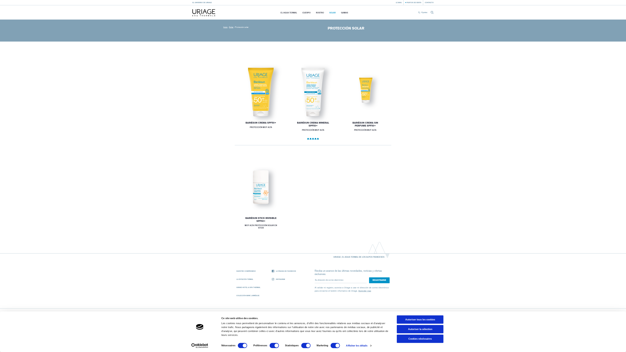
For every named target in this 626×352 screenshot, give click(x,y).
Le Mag (399, 2)
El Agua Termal (289, 12)
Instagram (280, 279)
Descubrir (261, 108)
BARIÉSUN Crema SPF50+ (261, 122)
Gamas (344, 12)
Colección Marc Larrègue (247, 295)
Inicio (225, 27)
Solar (332, 12)
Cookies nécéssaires (420, 338)
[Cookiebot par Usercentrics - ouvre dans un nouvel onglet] (200, 345)
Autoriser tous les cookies (420, 319)
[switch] (274, 345)
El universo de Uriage (202, 2)
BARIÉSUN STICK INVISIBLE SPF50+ (260, 219)
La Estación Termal (244, 279)
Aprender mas (364, 291)
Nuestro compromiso (246, 271)
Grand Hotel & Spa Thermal (248, 287)
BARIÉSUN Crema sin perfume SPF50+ (365, 124)
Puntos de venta (414, 2)
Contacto (429, 2)
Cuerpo (306, 12)
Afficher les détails (356, 345)
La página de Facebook (286, 271)
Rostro (320, 12)
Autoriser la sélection (420, 329)
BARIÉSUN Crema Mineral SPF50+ (313, 124)
